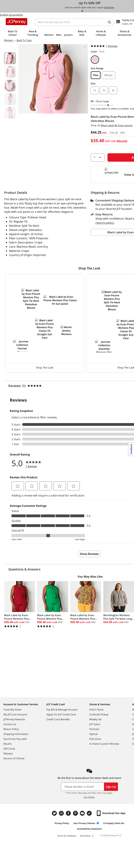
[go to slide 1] (82, 11)
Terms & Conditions (66, 835)
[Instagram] (61, 813)
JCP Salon (94, 724)
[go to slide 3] (88, 11)
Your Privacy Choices (84, 823)
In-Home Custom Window (104, 743)
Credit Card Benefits (58, 719)
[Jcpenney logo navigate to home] (16, 21)
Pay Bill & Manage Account (61, 709)
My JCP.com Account (15, 714)
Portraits (94, 729)
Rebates (8, 753)
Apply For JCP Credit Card (61, 714)
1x (94, 90)
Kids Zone (95, 738)
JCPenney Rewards (14, 719)
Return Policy (11, 729)
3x (113, 90)
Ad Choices (85, 835)
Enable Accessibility (11, 14)
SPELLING (121, 141)
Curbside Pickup (98, 714)
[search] (110, 22)
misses (109, 75)
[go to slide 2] (85, 11)
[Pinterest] (75, 813)
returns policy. (104, 223)
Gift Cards (9, 748)
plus (95, 75)
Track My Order (12, 709)
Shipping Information (15, 734)
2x (104, 90)
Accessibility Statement (89, 828)
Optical (93, 734)
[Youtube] (82, 813)
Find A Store (96, 709)
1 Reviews (112, 46)
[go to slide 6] (98, 11)
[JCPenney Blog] (89, 813)
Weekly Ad (95, 719)
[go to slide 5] (95, 11)
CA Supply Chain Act (113, 823)
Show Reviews (89, 554)
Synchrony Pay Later (15, 738)
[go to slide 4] (91, 11)
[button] (45, 323)
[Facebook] (68, 813)
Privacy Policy (62, 823)
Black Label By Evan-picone (116, 125)
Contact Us (9, 724)
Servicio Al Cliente (13, 758)
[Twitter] (54, 813)
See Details (89, 797)
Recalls (7, 743)
